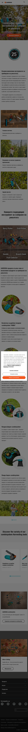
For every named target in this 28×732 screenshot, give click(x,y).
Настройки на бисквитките (14, 370)
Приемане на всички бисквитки (14, 377)
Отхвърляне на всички (14, 374)
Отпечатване (11, 366)
